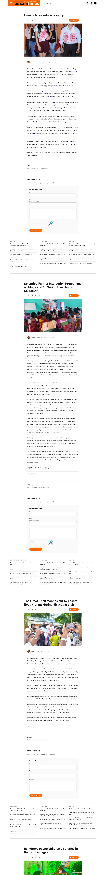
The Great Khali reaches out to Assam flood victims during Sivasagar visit (81, 249)
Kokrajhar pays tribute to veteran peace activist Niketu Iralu (81, 258)
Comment (31, 208)
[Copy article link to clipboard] (39, 20)
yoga (31, 108)
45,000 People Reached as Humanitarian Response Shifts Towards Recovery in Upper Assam (23, 265)
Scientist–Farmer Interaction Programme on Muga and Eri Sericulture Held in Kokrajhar (82, 244)
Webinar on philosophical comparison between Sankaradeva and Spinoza (50, 258)
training (46, 96)
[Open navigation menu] (11, 3)
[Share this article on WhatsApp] (28, 20)
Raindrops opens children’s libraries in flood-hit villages (82, 254)
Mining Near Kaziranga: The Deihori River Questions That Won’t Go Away (22, 255)
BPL (34, 133)
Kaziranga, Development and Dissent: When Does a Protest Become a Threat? (22, 249)
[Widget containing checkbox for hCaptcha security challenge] (41, 224)
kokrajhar (34, 474)
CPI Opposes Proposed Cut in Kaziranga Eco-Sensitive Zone (23, 815)
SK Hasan (33, 651)
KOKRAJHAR (32, 344)
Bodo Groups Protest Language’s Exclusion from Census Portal (23, 577)
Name (30, 192)
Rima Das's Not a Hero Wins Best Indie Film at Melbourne (21, 260)
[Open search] (91, 3)
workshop (74, 71)
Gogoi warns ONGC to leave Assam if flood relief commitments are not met (81, 264)
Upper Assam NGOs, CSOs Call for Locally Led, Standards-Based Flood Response (21, 244)
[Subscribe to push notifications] (87, 3)
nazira (33, 726)
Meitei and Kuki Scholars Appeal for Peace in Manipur (52, 254)
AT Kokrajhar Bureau (35, 337)
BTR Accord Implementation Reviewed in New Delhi (22, 573)
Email (34, 200)
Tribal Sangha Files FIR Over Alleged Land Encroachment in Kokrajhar (20, 583)
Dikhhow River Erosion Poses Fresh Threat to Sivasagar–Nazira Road (21, 820)
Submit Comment (35, 230)
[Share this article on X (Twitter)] (35, 20)
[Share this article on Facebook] (32, 20)
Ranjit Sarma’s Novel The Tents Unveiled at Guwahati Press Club (52, 244)
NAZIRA (30, 658)
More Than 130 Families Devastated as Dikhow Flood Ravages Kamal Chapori (23, 825)
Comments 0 (74, 20)
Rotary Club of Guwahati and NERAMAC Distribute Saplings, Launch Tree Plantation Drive (52, 249)
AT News (33, 62)
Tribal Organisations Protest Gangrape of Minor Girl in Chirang (23, 568)
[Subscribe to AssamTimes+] (95, 3)
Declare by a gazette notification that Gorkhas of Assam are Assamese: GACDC (53, 264)
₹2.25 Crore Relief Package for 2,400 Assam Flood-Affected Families (22, 830)
